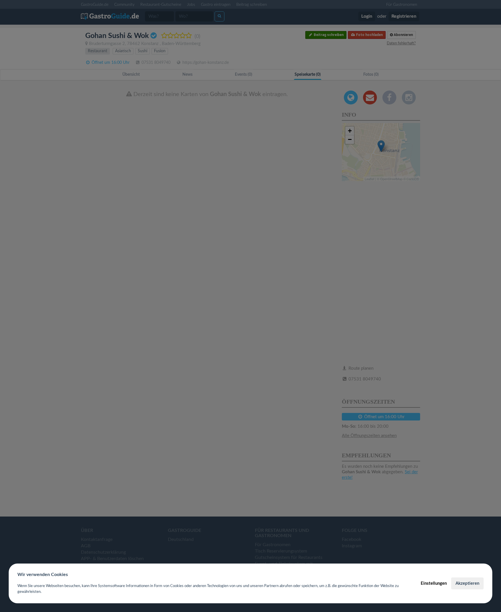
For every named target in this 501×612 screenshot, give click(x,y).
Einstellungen (434, 583)
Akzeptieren (467, 583)
